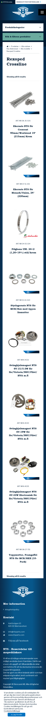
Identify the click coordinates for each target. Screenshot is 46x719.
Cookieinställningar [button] (12, 711)
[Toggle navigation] (42, 12)
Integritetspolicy (12, 609)
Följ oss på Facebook (18, 641)
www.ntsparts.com (16, 635)
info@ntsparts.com (16, 632)
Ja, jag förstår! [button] (16, 715)
